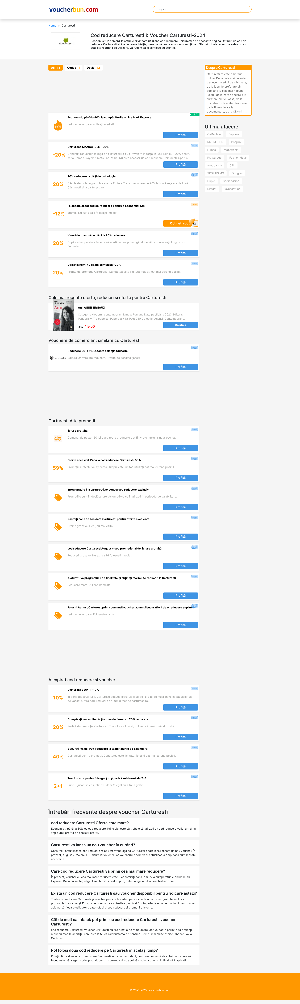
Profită (181, 135)
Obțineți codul (180, 223)
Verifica (180, 325)
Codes (73, 67)
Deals (93, 67)
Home (52, 25)
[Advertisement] (123, 91)
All (55, 67)
